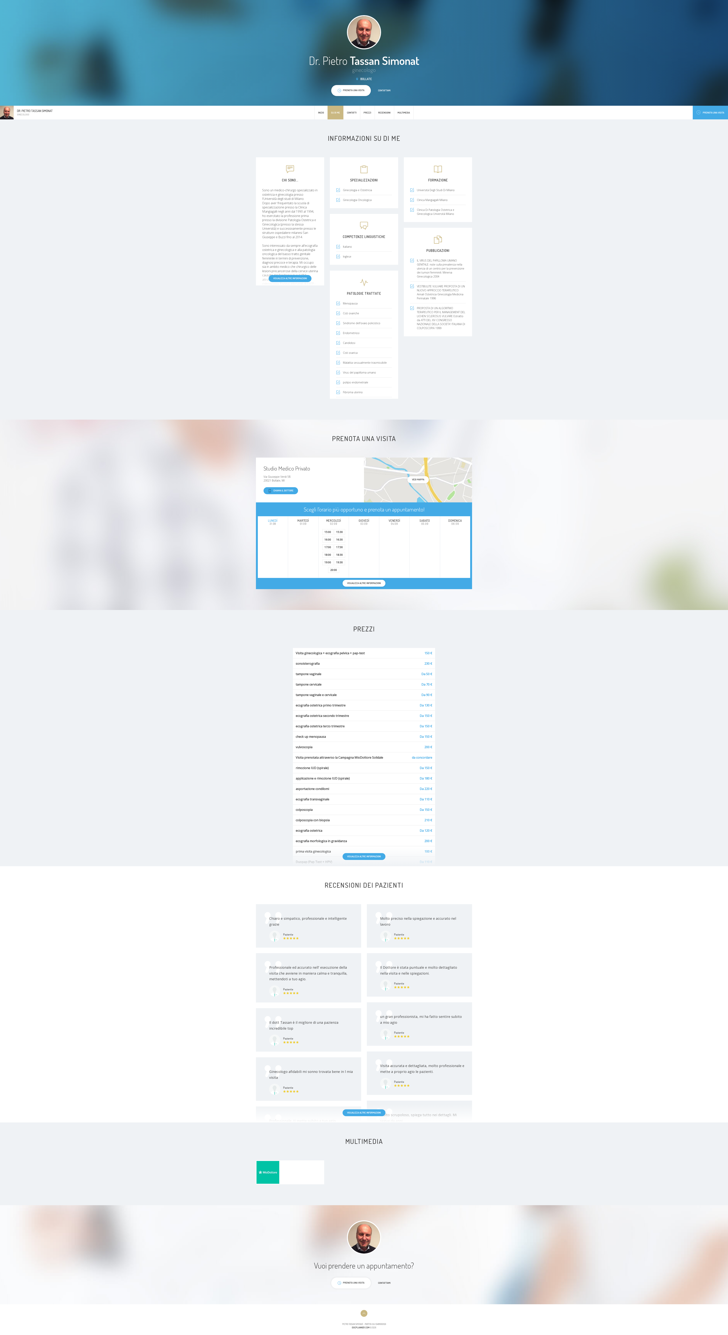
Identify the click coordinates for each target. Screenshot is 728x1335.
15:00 (327, 532)
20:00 (333, 570)
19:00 (327, 562)
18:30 (339, 554)
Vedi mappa (418, 479)
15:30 (339, 532)
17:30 (339, 547)
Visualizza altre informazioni (290, 278)
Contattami (384, 90)
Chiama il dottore (283, 490)
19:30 (339, 562)
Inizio (321, 112)
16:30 (339, 539)
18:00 (327, 554)
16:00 (327, 539)
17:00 (327, 547)
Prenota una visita (713, 112)
